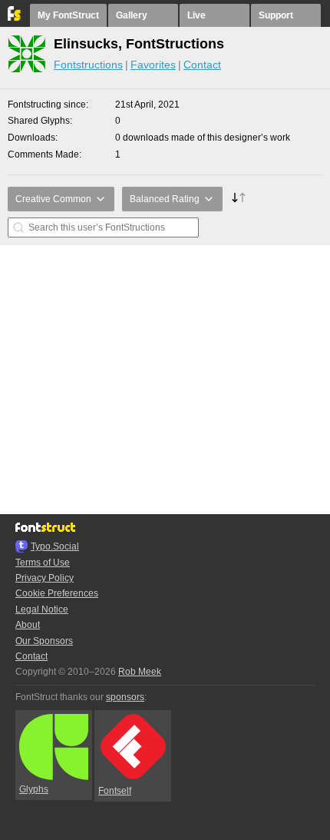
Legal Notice (41, 609)
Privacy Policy (44, 578)
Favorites (153, 64)
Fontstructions (88, 64)
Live (196, 15)
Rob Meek (139, 671)
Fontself (114, 790)
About (27, 624)
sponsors (125, 697)
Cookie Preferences (56, 593)
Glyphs (33, 789)
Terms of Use (42, 562)
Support (276, 15)
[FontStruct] (15, 17)
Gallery (131, 15)
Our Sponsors (44, 641)
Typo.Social (55, 546)
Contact (202, 64)
